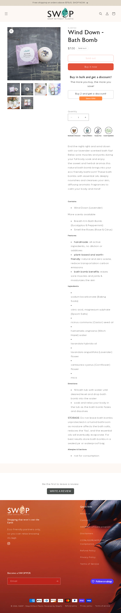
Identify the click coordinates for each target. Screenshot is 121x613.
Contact (85, 520)
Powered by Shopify (53, 606)
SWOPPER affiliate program (95, 526)
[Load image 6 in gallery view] (27, 103)
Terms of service (102, 606)
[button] (6, 13)
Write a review (60, 491)
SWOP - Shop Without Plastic (31, 606)
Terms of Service (89, 564)
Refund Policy (87, 550)
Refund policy (71, 606)
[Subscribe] (57, 581)
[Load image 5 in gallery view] (13, 103)
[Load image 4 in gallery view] (54, 89)
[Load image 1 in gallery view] (13, 89)
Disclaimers (86, 533)
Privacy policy (86, 606)
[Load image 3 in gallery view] (41, 89)
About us (85, 513)
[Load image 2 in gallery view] (27, 89)
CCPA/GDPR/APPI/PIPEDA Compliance (94, 542)
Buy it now (91, 66)
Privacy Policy (87, 557)
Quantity (72, 111)
